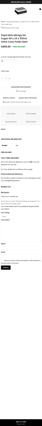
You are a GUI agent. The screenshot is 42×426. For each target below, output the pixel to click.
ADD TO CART (21, 423)
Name (3, 244)
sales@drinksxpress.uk (12, 181)
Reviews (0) (6, 187)
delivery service (23, 169)
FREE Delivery (6, 152)
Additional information (11, 139)
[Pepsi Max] (9, 63)
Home (3, 22)
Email (3, 252)
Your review (5, 220)
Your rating (5, 213)
